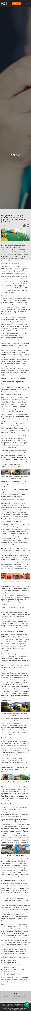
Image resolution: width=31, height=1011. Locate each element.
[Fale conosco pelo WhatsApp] (26, 1004)
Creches (16, 998)
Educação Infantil (8, 996)
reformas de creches (22, 996)
